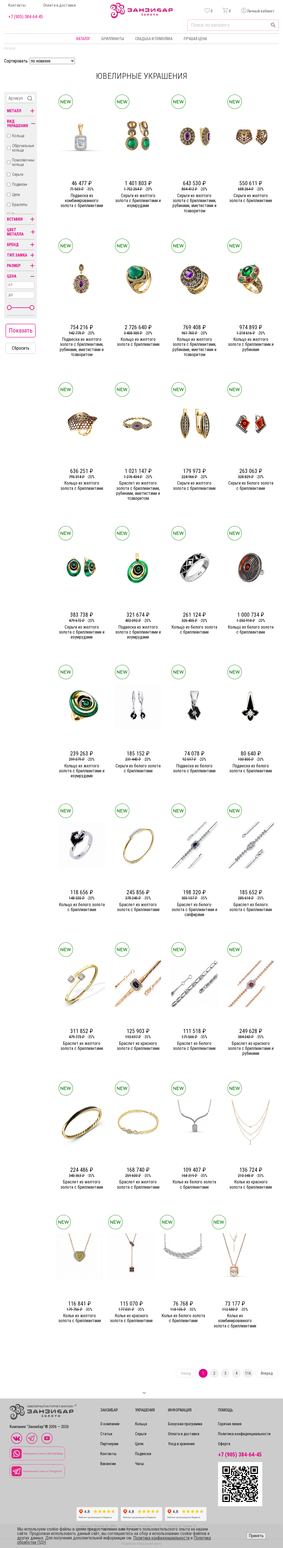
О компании (109, 1424)
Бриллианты (112, 38)
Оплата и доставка (59, 5)
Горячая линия (230, 1424)
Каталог (83, 38)
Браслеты (19, 204)
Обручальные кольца (23, 147)
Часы (139, 1463)
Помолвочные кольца (23, 162)
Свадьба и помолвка (153, 38)
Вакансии (108, 1463)
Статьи (106, 1434)
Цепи (16, 194)
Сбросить (20, 348)
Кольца (18, 136)
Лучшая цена (195, 38)
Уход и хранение (181, 1444)
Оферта (224, 1444)
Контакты (17, 5)
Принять (256, 1535)
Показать (21, 330)
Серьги (17, 174)
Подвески (19, 184)
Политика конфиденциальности (244, 1434)
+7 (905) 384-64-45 (25, 16)
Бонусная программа (185, 1424)
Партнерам (109, 1444)
